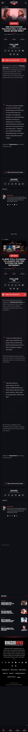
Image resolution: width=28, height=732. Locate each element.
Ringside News (13, 144)
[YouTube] (22, 50)
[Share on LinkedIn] (12, 184)
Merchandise (22, 669)
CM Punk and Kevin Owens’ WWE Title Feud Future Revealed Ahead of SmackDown (7, 603)
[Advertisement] (14, 157)
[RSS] (16, 666)
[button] (25, 3)
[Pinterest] (19, 50)
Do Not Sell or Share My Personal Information (14, 684)
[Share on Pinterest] (15, 184)
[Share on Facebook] (5, 184)
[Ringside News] (14, 3)
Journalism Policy (20, 673)
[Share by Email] (22, 184)
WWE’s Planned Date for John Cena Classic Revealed (7, 629)
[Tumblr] (19, 662)
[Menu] (3, 3)
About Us (5, 673)
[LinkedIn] (15, 50)
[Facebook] (5, 50)
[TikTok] (12, 666)
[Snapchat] (14, 54)
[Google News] (12, 50)
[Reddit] (17, 54)
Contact (11, 673)
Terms (18, 677)
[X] (8, 50)
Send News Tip (5, 669)
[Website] (8, 204)
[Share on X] (8, 184)
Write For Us (14, 669)
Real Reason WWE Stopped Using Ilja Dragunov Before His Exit (7, 612)
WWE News (14, 23)
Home (2, 239)
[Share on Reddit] (19, 184)
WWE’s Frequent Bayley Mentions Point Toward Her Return (7, 620)
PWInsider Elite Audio (16, 302)
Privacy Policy (12, 676)
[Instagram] (10, 54)
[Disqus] (14, 565)
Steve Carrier (8, 34)
